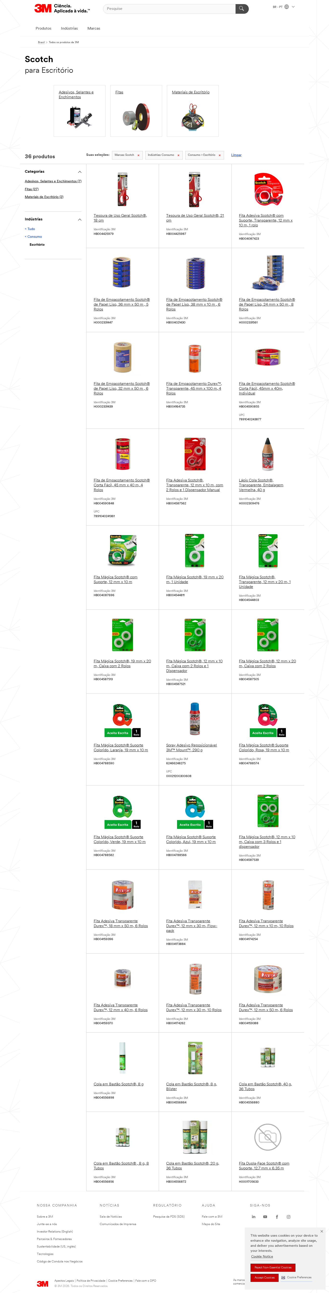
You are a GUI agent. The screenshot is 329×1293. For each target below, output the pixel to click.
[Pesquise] (242, 9)
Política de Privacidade (91, 1281)
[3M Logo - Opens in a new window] (62, 9)
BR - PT (278, 7)
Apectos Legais (64, 1281)
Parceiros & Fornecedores (54, 1239)
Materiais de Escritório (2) (44, 197)
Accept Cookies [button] (265, 1277)
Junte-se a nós (47, 1224)
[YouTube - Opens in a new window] (265, 1216)
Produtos (43, 29)
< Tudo (30, 229)
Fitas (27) (32, 189)
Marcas (93, 29)
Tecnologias (45, 1254)
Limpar (236, 155)
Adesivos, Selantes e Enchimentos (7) (53, 181)
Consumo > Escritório (201, 155)
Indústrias (69, 29)
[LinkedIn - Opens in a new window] (253, 1216)
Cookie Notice (262, 1257)
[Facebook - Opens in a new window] (277, 1216)
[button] (296, 1278)
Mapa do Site (211, 1224)
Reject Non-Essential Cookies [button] (273, 1267)
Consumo (161, 155)
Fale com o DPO (145, 1281)
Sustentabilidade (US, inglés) (56, 1246)
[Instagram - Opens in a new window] (288, 1216)
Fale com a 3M (212, 1216)
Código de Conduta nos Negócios (60, 1261)
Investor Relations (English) (55, 1231)
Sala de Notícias (111, 1216)
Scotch (124, 155)
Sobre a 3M (45, 1216)
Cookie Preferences (120, 1281)
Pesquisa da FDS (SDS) (169, 1216)
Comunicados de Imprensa (118, 1224)
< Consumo (33, 237)
